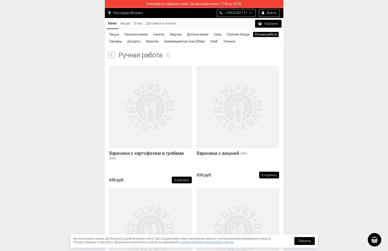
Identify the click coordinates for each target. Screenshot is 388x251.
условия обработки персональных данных (206, 242)
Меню (112, 23)
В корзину (181, 180)
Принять (304, 241)
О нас (138, 23)
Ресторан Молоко (127, 13)
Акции (125, 23)
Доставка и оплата (161, 23)
